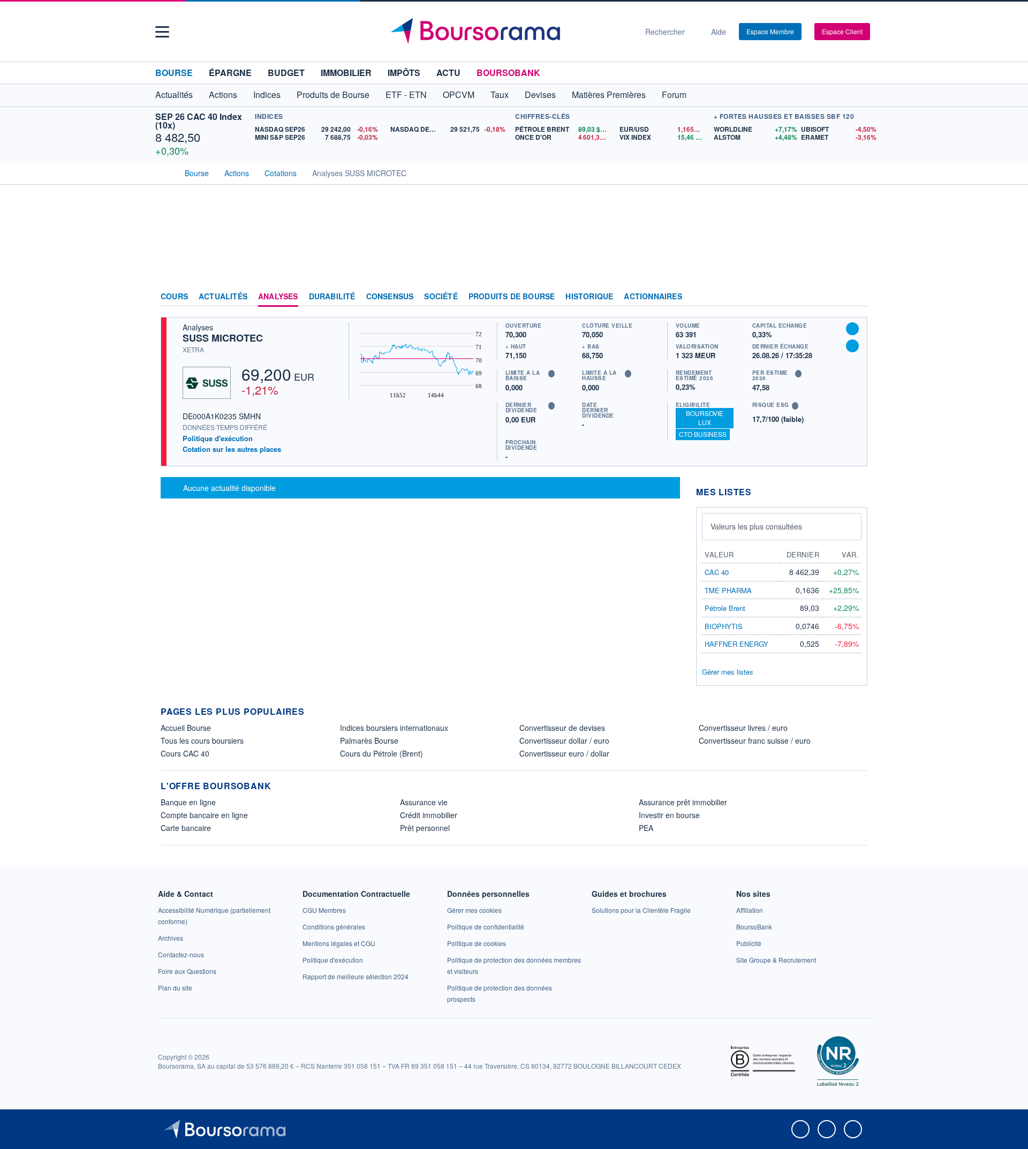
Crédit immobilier (428, 815)
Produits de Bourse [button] (333, 94)
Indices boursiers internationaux (394, 727)
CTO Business (703, 434)
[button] (162, 32)
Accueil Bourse (186, 727)
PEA (646, 827)
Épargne (230, 72)
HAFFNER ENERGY (736, 644)
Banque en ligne (188, 802)
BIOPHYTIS (724, 626)
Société (440, 296)
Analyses (278, 296)
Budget (286, 72)
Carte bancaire (186, 827)
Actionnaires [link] (653, 296)
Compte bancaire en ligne (204, 815)
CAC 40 (717, 572)
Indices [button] (267, 94)
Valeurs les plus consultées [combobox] (756, 526)
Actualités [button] (174, 94)
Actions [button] (223, 94)
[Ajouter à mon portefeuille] (852, 328)
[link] (170, 937)
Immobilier (346, 72)
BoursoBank (508, 72)
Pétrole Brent (725, 608)
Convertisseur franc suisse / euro (755, 740)
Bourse (174, 72)
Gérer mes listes (727, 672)
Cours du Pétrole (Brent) (381, 753)
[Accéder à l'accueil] (165, 172)
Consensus (390, 296)
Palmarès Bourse (369, 740)
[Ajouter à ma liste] (852, 345)
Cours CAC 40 (185, 753)
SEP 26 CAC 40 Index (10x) (198, 120)
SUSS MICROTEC (223, 338)
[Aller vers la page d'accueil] (510, 32)
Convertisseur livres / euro (743, 727)
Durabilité (332, 296)
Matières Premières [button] (609, 94)
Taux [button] (499, 94)
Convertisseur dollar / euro (564, 740)
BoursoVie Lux (704, 418)
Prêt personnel (425, 827)
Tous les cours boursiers (202, 740)
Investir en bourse (669, 815)
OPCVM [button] (458, 94)
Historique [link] (589, 296)
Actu (448, 72)
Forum (674, 94)
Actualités (223, 296)
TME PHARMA (728, 590)
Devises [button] (540, 94)
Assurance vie (424, 802)
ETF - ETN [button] (406, 94)
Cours (174, 296)
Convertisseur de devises (562, 727)
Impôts (404, 72)
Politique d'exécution (218, 438)
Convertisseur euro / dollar (564, 753)
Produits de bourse (511, 296)
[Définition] (551, 373)
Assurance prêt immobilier (683, 802)
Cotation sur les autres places (232, 449)
